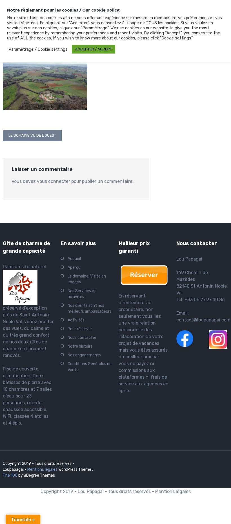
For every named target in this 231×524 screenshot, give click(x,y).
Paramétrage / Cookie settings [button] (38, 49)
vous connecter (53, 181)
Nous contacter (82, 337)
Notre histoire (80, 346)
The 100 (10, 475)
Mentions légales (42, 469)
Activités (76, 320)
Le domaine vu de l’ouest (32, 135)
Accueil (74, 258)
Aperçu (74, 267)
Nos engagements (84, 355)
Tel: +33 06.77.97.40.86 (200, 299)
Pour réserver (80, 329)
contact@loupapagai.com (203, 320)
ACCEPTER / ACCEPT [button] (93, 49)
